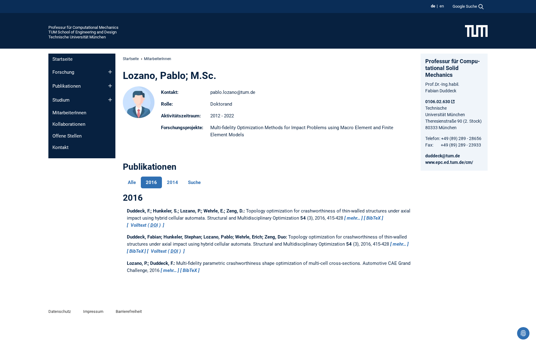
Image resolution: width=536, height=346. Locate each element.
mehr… (353, 218)
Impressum (93, 311)
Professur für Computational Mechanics (83, 27)
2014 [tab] (172, 182)
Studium (60, 100)
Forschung (63, 72)
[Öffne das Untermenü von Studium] (110, 99)
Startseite (62, 59)
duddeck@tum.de (442, 155)
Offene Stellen (67, 136)
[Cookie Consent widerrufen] (523, 333)
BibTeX (373, 218)
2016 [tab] (151, 182)
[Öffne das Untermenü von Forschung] (110, 72)
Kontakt (60, 147)
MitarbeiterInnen (69, 113)
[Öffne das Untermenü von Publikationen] (110, 86)
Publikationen (66, 86)
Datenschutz (59, 311)
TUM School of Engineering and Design (82, 32)
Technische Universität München (77, 37)
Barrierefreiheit (129, 311)
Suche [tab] (194, 182)
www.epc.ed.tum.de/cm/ (449, 162)
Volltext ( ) (145, 225)
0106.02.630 (437, 101)
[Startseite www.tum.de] (476, 30)
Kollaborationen (68, 124)
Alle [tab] (132, 182)
